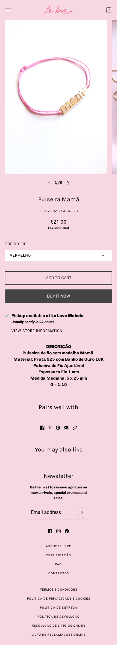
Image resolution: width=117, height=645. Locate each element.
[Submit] (82, 512)
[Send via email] (66, 427)
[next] (68, 182)
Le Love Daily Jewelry (59, 210)
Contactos (58, 573)
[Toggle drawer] (8, 10)
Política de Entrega (58, 607)
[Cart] (109, 10)
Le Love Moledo (67, 315)
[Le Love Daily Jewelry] (58, 10)
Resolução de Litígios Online (59, 625)
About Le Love (58, 546)
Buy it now (58, 296)
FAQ (58, 564)
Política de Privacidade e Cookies (58, 598)
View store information (37, 331)
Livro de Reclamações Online (59, 634)
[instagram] (58, 531)
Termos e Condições (58, 589)
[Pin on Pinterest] (58, 427)
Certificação (58, 555)
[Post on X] (50, 427)
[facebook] (50, 531)
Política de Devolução (59, 616)
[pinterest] (67, 531)
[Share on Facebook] (42, 427)
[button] (74, 427)
